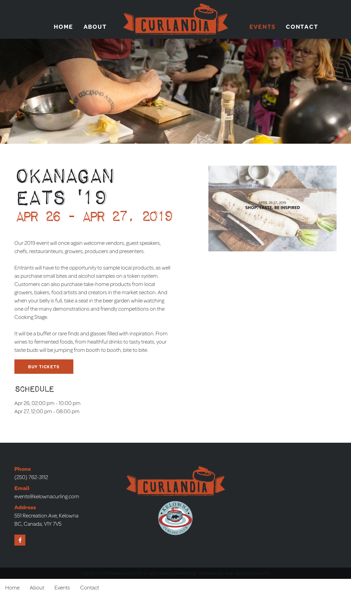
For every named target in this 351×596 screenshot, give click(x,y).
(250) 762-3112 (31, 477)
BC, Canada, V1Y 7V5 (37, 523)
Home (63, 26)
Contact (302, 26)
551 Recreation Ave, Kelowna (46, 515)
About (95, 26)
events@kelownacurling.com (46, 496)
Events (263, 26)
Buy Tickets (43, 366)
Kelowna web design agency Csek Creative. (236, 573)
